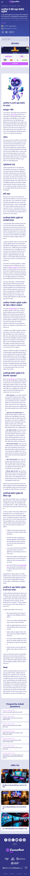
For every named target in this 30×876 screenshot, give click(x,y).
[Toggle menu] (2, 2)
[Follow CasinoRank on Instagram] (9, 855)
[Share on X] (2, 32)
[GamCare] (20, 874)
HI (14, 859)
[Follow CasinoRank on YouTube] (16, 855)
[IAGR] (7, 874)
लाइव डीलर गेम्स (11, 379)
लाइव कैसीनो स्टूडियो (13, 308)
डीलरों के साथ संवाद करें (13, 267)
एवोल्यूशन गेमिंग (13, 114)
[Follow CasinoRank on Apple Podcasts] (23, 855)
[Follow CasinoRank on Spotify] (20, 855)
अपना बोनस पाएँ (15, 63)
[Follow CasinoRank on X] (12, 855)
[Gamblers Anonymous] (12, 874)
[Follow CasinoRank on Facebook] (5, 855)
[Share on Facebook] (6, 32)
